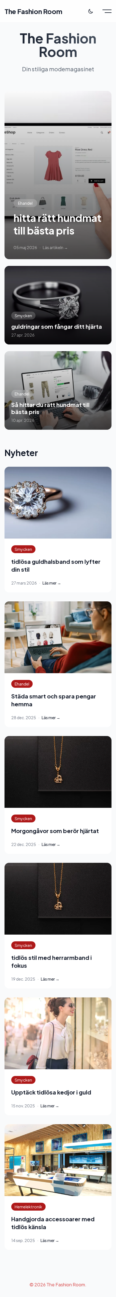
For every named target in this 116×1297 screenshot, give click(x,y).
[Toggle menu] (106, 11)
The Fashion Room (33, 11)
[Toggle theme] (91, 11)
